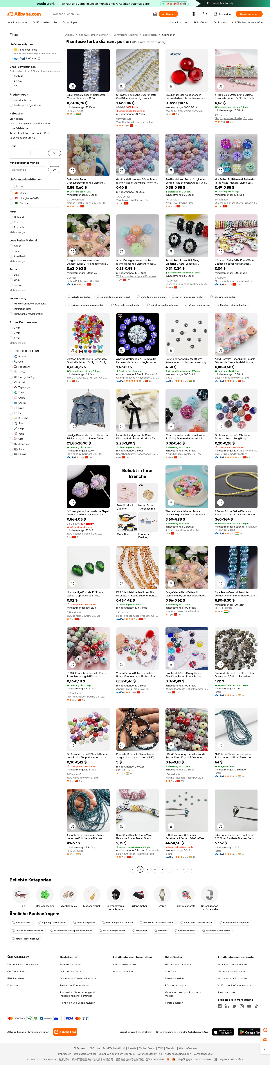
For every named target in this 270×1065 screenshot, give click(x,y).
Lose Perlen (150, 34)
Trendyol (171, 1048)
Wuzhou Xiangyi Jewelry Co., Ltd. (184, 110)
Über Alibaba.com (18, 956)
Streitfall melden (174, 978)
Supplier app (127, 1031)
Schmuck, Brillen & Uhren (93, 34)
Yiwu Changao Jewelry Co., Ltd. (183, 453)
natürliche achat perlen (218, 930)
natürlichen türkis (80, 297)
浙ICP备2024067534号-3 (228, 1059)
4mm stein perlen (86, 922)
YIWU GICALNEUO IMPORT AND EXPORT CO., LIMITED (88, 377)
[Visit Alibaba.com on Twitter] (234, 1006)
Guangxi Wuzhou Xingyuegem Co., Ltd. (137, 377)
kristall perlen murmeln (153, 297)
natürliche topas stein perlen (158, 922)
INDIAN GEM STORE (226, 529)
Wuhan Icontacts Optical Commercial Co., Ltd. (137, 276)
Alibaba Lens (15, 1031)
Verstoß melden (174, 1002)
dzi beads (163, 930)
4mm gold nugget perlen (127, 305)
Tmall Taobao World (114, 1048)
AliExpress (79, 1048)
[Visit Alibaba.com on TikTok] (256, 1006)
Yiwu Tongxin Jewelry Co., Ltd (83, 615)
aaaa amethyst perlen (114, 930)
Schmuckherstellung (126, 34)
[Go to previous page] (132, 869)
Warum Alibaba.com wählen (23, 964)
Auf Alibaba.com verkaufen (232, 964)
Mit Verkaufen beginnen (231, 971)
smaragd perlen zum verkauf (115, 297)
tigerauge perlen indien (54, 922)
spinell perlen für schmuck (164, 305)
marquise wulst (23, 922)
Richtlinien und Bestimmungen (77, 1002)
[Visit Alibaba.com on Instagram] (242, 1006)
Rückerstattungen (175, 985)
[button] (155, 14)
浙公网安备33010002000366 (195, 1059)
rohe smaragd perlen (224, 297)
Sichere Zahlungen (70, 964)
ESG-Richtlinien (16, 978)
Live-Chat (170, 971)
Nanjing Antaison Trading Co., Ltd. (234, 118)
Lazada (132, 1048)
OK (54, 153)
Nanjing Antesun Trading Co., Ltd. (234, 280)
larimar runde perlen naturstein (87, 305)
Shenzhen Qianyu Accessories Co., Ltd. (137, 453)
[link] (265, 1030)
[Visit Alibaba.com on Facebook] (219, 1006)
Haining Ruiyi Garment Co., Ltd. (84, 453)
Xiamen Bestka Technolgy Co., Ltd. (86, 202)
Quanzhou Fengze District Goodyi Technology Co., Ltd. (236, 202)
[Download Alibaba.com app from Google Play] (250, 1032)
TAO (160, 1048)
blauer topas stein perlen (236, 922)
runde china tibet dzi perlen (198, 922)
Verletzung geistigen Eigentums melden (183, 994)
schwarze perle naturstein (119, 922)
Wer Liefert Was (188, 1048)
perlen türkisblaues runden (189, 297)
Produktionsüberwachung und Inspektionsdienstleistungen (77, 994)
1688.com (94, 1048)
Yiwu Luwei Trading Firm (179, 202)
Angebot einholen (122, 971)
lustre (168, 377)
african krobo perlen (199, 305)
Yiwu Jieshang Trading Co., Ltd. (84, 533)
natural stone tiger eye (27, 938)
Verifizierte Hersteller (124, 964)
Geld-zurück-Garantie (72, 971)
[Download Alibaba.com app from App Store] (223, 1032)
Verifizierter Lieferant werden (234, 985)
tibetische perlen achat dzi (29, 930)
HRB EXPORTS (75, 110)
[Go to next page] (191, 869)
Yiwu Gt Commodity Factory (231, 453)
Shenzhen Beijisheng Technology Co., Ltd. (186, 283)
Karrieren (12, 985)
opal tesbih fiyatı (186, 930)
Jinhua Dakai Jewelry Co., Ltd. (182, 529)
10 (184, 869)
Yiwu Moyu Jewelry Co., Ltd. (132, 199)
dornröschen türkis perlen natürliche (73, 930)
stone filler (141, 930)
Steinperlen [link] (168, 34)
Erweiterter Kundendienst (74, 985)
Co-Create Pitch (16, 971)
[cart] (205, 14)
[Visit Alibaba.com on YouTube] (249, 1006)
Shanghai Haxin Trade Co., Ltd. (182, 610)
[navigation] (35, 452)
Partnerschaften (226, 992)
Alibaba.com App (198, 1031)
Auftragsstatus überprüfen (232, 978)
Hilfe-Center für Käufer (178, 964)
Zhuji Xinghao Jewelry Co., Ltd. (232, 377)
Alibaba (69, 34)
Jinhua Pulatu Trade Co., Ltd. (83, 280)
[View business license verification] (168, 1059)
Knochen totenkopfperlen (233, 305)
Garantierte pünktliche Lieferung (78, 978)
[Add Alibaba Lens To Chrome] (65, 1032)
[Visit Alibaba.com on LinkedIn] (227, 1006)
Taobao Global (147, 1048)
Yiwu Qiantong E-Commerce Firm (135, 122)
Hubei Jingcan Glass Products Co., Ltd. (137, 615)
